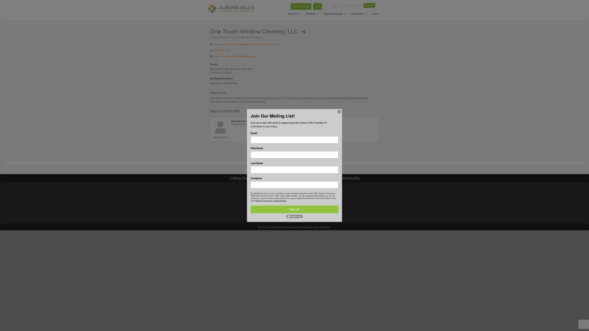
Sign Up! (294, 209)
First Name (257, 148)
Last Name (257, 163)
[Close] (339, 112)
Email (254, 133)
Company (256, 178)
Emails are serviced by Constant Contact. (270, 200)
